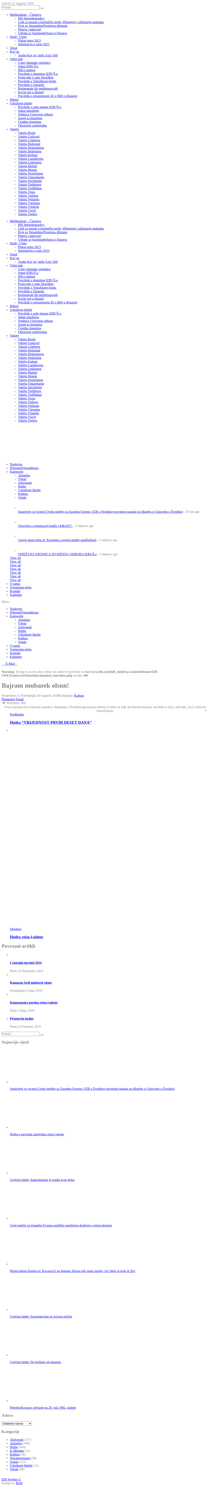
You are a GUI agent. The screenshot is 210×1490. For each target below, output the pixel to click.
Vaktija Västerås (28, 206)
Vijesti (22, 479)
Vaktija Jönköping (29, 151)
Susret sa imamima (30, 118)
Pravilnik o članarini (31, 85)
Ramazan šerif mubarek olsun (31, 982)
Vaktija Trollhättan (30, 188)
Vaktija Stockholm (30, 181)
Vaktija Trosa (26, 192)
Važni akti (16, 59)
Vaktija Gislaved (28, 136)
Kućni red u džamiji (31, 92)
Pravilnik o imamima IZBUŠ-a (38, 74)
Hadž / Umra (18, 37)
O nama (15, 583)
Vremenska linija (21, 587)
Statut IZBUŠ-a (28, 66)
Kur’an (14, 51)
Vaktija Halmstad (29, 144)
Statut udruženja (28, 110)
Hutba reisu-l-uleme (26, 937)
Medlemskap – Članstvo (25, 14)
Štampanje (8, 699)
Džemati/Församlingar (24, 468)
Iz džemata (17, 1450)
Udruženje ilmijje (21, 103)
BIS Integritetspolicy (31, 18)
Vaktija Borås (26, 133)
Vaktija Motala (27, 170)
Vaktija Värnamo (29, 203)
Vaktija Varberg (28, 195)
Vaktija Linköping (29, 162)
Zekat (13, 48)
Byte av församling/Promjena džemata (42, 25)
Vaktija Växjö (27, 210)
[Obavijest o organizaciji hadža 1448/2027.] (25, 522)
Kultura (23, 638)
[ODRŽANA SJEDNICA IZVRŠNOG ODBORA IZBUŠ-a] (25, 550)
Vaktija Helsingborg (31, 147)
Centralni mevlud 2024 (26, 962)
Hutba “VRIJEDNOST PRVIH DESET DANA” (51, 722)
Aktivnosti (25, 627)
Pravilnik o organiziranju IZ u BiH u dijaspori (47, 96)
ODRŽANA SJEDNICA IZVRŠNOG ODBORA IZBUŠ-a (57, 554)
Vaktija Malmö (27, 166)
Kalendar (16, 595)
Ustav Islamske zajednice (34, 62)
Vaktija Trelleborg (29, 184)
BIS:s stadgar (26, 70)
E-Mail (10, 663)
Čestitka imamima (29, 122)
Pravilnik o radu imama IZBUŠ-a (39, 107)
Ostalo (22, 642)
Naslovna (16, 608)
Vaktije (14, 129)
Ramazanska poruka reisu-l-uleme (34, 1002)
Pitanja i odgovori (29, 29)
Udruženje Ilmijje (29, 634)
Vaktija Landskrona (30, 158)
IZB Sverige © (11, 1479)
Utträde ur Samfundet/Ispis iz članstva (42, 33)
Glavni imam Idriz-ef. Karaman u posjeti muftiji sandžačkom (57, 540)
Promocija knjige (22, 1018)
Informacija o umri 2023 (33, 44)
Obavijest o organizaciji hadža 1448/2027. (45, 526)
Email (20, 699)
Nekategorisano (20, 1458)
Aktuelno (24, 475)
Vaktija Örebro (27, 214)
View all (15, 558)
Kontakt (15, 591)
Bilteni (14, 99)
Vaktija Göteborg (29, 140)
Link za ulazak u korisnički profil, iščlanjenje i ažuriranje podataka (61, 22)
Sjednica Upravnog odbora (35, 114)
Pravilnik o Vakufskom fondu (37, 81)
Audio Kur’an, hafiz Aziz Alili (38, 55)
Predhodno (17, 714)
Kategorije (16, 471)
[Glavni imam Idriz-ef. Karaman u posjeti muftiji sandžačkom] (25, 536)
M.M (19, 1483)
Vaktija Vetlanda (28, 199)
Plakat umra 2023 (29, 40)
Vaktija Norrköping (30, 173)
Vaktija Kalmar (28, 155)
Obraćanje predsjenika (32, 125)
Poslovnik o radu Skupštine (36, 77)
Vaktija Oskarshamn (31, 177)
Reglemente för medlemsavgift (38, 88)
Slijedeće (16, 929)
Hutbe (22, 631)
